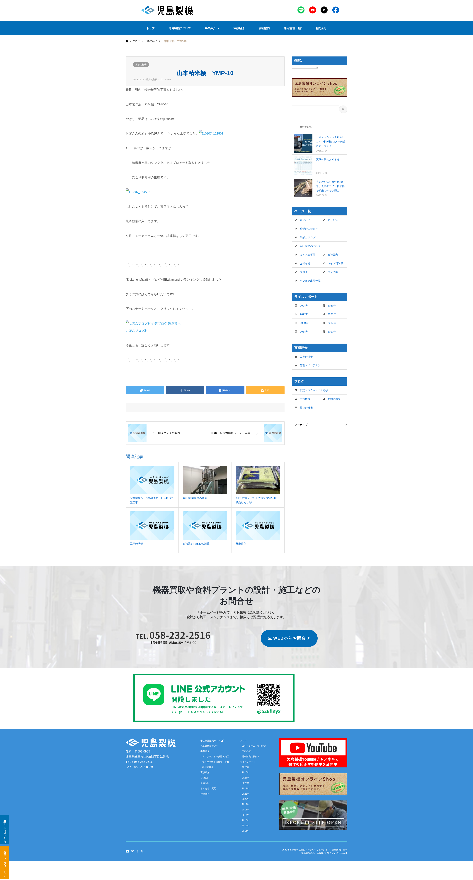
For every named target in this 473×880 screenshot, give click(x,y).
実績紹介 (239, 28)
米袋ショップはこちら (5, 862)
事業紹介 (210, 28)
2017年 (332, 331)
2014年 (245, 831)
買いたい (305, 219)
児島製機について (180, 28)
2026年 (245, 767)
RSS (142, 851)
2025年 (245, 772)
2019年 (332, 322)
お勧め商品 (334, 398)
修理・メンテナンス (311, 365)
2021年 (332, 314)
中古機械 (305, 398)
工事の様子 (141, 64)
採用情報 (291, 28)
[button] (212, 28)
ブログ (136, 41)
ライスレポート (248, 762)
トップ (150, 28)
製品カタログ (307, 237)
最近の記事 (306, 126)
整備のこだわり (309, 228)
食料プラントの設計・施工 (215, 756)
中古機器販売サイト (210, 740)
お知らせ (305, 263)
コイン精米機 (335, 263)
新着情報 (204, 783)
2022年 (304, 314)
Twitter (132, 851)
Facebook (137, 851)
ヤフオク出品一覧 (310, 280)
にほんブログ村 (137, 330)
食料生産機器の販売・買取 (215, 762)
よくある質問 (307, 254)
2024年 (304, 305)
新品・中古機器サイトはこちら (5, 829)
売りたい (333, 219)
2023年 (332, 305)
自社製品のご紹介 (310, 245)
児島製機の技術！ (251, 756)
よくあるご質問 (208, 788)
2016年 (245, 820)
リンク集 (333, 272)
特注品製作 (207, 767)
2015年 (245, 825)
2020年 (304, 322)
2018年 (304, 331)
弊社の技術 (306, 407)
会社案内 (264, 28)
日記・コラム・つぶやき (314, 390)
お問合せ (321, 28)
